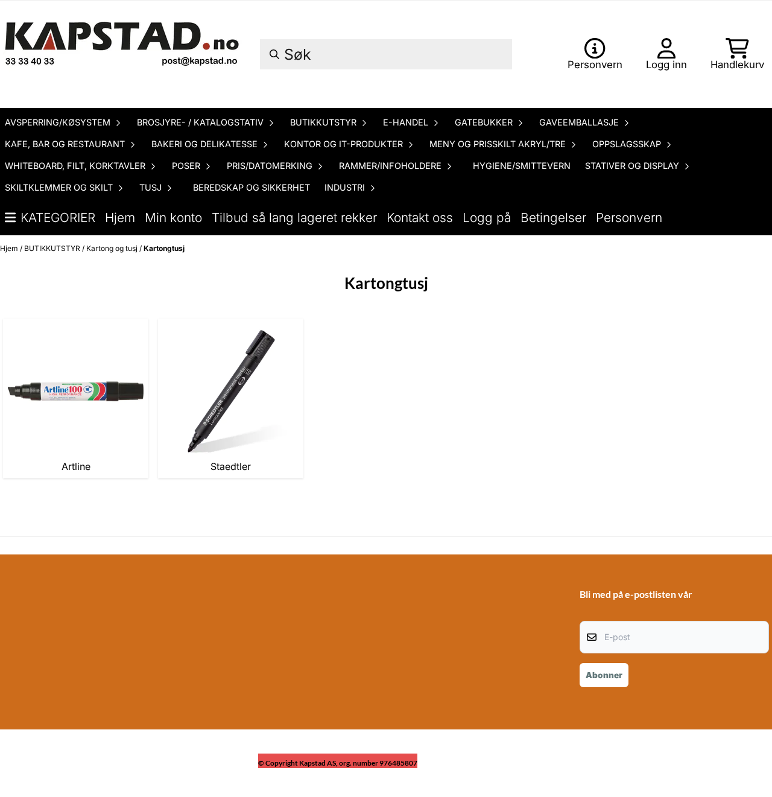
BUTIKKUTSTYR (53, 248)
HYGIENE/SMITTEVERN (522, 165)
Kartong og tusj (112, 248)
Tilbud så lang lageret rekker (294, 217)
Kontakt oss (420, 217)
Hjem (120, 217)
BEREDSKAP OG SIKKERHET (251, 187)
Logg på (487, 217)
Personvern (629, 217)
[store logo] (123, 54)
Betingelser (553, 217)
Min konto (173, 217)
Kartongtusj (164, 248)
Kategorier (58, 217)
